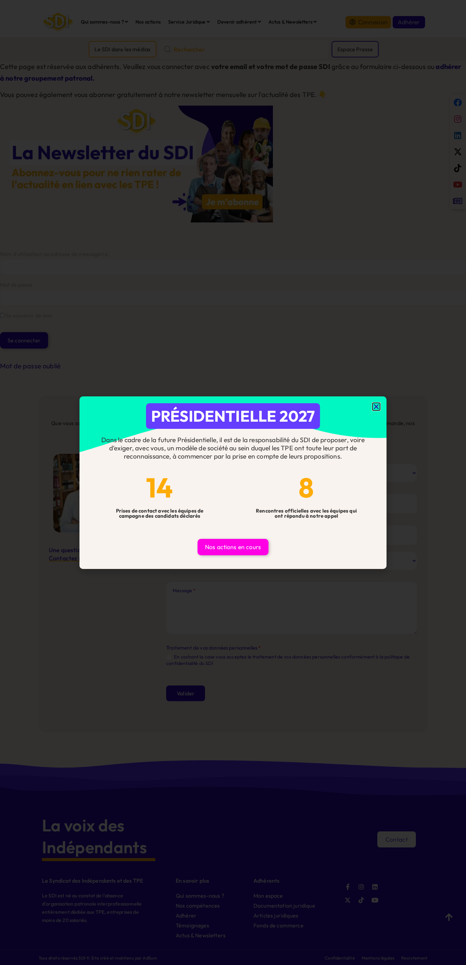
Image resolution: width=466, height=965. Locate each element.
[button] (376, 406)
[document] (233, 482)
